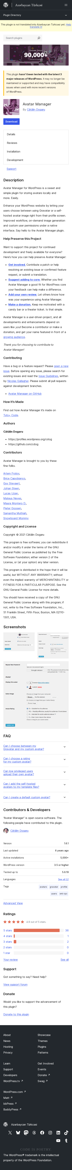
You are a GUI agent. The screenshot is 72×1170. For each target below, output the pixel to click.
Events (42, 1069)
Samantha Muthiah (14, 513)
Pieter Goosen (12, 508)
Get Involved (46, 1063)
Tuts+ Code (10, 415)
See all (65, 959)
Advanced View (13, 903)
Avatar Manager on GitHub (25, 393)
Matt (8, 1097)
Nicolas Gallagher (17, 381)
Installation (13, 151)
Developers (10, 1075)
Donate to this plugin (16, 1014)
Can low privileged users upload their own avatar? (18, 773)
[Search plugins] (38, 38)
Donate (44, 1075)
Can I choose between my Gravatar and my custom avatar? (23, 747)
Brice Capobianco (14, 478)
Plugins (42, 1046)
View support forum (15, 984)
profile (64, 887)
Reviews (12, 143)
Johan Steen (11, 488)
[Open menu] (66, 5)
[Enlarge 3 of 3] (64, 665)
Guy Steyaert (11, 483)
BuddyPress (12, 1109)
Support (11, 168)
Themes (43, 1041)
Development (15, 160)
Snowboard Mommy (16, 518)
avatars (43, 887)
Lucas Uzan (10, 493)
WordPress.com (14, 1092)
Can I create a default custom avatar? (26, 797)
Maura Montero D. (14, 503)
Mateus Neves (12, 498)
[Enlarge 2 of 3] (64, 637)
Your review (10, 959)
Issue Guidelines (48, 376)
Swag (43, 1081)
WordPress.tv (13, 1081)
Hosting (8, 1046)
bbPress (10, 1103)
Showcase (44, 1035)
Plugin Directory (12, 15)
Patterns (43, 1052)
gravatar (54, 887)
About (7, 1035)
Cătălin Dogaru (36, 109)
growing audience (14, 337)
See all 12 (63, 879)
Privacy (8, 1052)
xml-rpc (63, 893)
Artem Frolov (11, 473)
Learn (6, 1063)
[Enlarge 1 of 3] (30, 637)
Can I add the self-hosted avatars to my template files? (21, 785)
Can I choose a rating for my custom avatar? (17, 760)
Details (11, 134)
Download (11, 121)
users (54, 893)
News (6, 1041)
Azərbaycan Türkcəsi (24, 1124)
